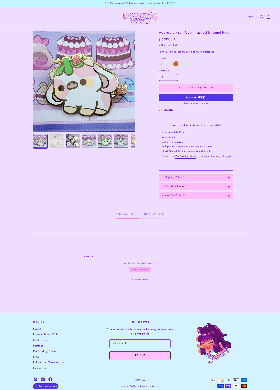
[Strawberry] (161, 63)
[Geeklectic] (140, 17)
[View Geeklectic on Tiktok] (43, 379)
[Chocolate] (175, 63)
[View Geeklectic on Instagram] (35, 379)
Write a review (140, 269)
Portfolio (38, 345)
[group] (140, 3)
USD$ (250, 17)
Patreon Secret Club (45, 334)
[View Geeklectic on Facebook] (50, 379)
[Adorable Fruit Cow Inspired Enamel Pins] (40, 141)
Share (168, 110)
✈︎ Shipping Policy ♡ (173, 177)
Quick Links (39, 322)
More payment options (196, 103)
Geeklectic (134, 386)
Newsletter (39, 368)
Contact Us (40, 340)
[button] (261, 17)
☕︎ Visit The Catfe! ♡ (173, 195)
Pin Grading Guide (44, 351)
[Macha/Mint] (190, 63)
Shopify (155, 386)
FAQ (36, 357)
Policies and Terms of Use (48, 362)
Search (37, 329)
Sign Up (140, 355)
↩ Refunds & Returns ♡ (175, 186)
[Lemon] (183, 63)
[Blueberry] (168, 63)
